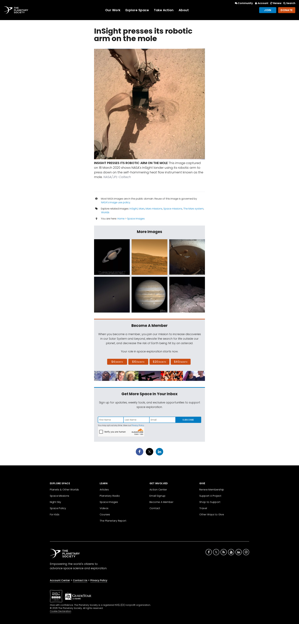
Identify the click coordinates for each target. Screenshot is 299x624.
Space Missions (59, 496)
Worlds (105, 212)
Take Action (164, 10)
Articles (104, 489)
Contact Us (80, 580)
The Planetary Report (113, 521)
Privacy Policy (137, 425)
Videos (104, 508)
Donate (287, 10)
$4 (117, 362)
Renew (277, 3)
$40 (180, 362)
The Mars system (193, 208)
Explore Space (137, 10)
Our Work (113, 10)
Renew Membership (211, 489)
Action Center (158, 489)
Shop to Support (209, 502)
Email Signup (158, 496)
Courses (105, 514)
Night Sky (55, 502)
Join (267, 10)
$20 (159, 362)
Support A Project (210, 496)
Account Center (60, 580)
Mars (142, 208)
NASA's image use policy (115, 202)
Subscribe (188, 419)
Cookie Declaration (60, 611)
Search (290, 3)
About (184, 10)
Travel (203, 508)
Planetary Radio (110, 496)
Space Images (136, 218)
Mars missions (154, 208)
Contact (155, 508)
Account (263, 3)
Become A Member (161, 502)
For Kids (54, 514)
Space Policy (58, 508)
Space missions (172, 208)
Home (121, 218)
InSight (134, 208)
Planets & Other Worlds (64, 489)
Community (245, 3)
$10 (138, 362)
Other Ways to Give (211, 514)
